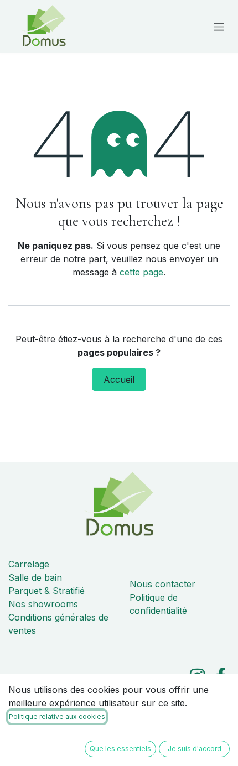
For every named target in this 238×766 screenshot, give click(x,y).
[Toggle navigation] (219, 26)
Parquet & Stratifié (46, 590)
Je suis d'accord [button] (194, 748)
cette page (141, 272)
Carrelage (28, 564)
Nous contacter (162, 584)
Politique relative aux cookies (57, 716)
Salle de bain (35, 577)
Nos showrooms (43, 603)
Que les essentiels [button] (120, 748)
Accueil (119, 379)
